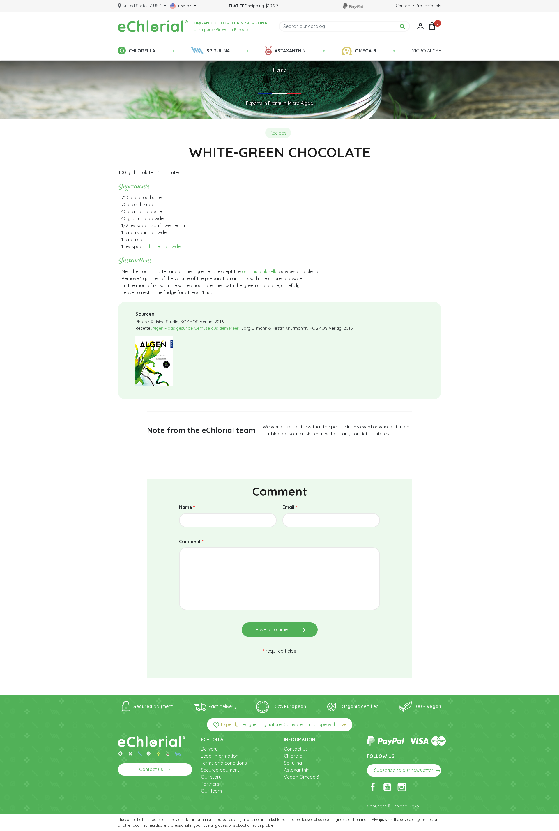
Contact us (155, 769)
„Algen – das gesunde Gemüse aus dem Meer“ (195, 328)
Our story (211, 777)
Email (289, 507)
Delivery (209, 749)
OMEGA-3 (365, 51)
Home (279, 70)
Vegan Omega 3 (301, 777)
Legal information (219, 756)
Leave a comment (279, 630)
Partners (210, 784)
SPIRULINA (218, 51)
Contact (403, 5)
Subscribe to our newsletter (407, 770)
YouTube (387, 787)
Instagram (402, 787)
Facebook (372, 787)
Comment (191, 541)
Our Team (211, 791)
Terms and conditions (224, 763)
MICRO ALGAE (426, 51)
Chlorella (293, 756)
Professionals (428, 5)
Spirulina (293, 763)
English (185, 5)
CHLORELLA (142, 51)
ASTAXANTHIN (290, 51)
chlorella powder (164, 246)
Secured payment (220, 770)
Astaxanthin (296, 770)
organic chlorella (260, 271)
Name (187, 507)
